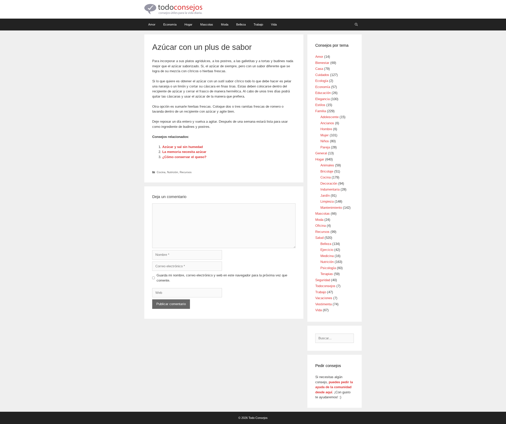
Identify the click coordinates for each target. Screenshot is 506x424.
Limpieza (327, 201)
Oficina (320, 226)
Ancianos (327, 123)
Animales (327, 165)
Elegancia (322, 99)
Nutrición (172, 172)
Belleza (241, 24)
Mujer (324, 135)
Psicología (328, 268)
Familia (320, 111)
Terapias (326, 274)
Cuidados (322, 75)
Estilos (320, 105)
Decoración (328, 183)
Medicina (327, 256)
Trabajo (258, 24)
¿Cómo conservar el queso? (184, 157)
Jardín (325, 195)
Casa (319, 69)
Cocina (161, 172)
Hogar (188, 24)
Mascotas (206, 24)
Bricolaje (326, 171)
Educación (323, 93)
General (321, 153)
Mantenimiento (331, 208)
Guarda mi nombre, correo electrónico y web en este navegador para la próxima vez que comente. (222, 277)
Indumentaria (330, 189)
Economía (170, 24)
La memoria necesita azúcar (184, 152)
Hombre (326, 129)
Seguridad (322, 280)
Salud (319, 238)
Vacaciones (323, 298)
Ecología (321, 81)
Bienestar (322, 63)
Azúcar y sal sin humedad (182, 147)
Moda (224, 24)
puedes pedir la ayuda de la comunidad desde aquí (334, 387)
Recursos (186, 172)
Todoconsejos (325, 286)
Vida (274, 24)
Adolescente (329, 117)
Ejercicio (326, 250)
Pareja (325, 147)
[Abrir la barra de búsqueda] (356, 24)
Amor (151, 24)
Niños (324, 141)
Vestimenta (323, 304)
